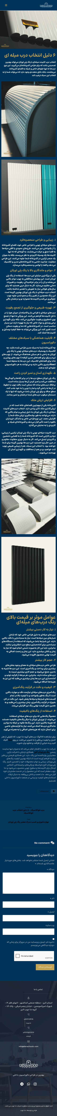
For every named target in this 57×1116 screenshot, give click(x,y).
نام (52, 898)
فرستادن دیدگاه (45, 967)
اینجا (10, 740)
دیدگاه (50, 869)
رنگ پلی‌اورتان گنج (42, 752)
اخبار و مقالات (44, 791)
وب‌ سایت (49, 925)
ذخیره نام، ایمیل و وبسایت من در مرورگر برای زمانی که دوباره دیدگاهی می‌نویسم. (30, 944)
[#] (35, 1084)
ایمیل (51, 912)
